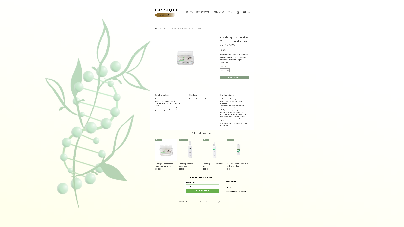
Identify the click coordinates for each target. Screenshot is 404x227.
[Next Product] (252, 149)
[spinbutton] (225, 70)
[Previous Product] (151, 149)
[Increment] (228, 70)
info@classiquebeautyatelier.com (236, 191)
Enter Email (190, 182)
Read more (224, 62)
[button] (238, 12)
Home (157, 28)
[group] (202, 156)
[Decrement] (221, 70)
